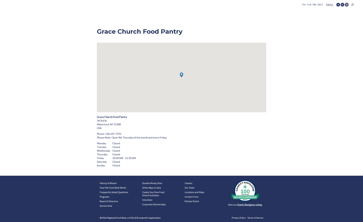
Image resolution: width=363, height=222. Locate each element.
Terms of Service (255, 217)
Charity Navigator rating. (249, 205)
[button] (181, 74)
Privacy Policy (239, 217)
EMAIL (330, 4)
